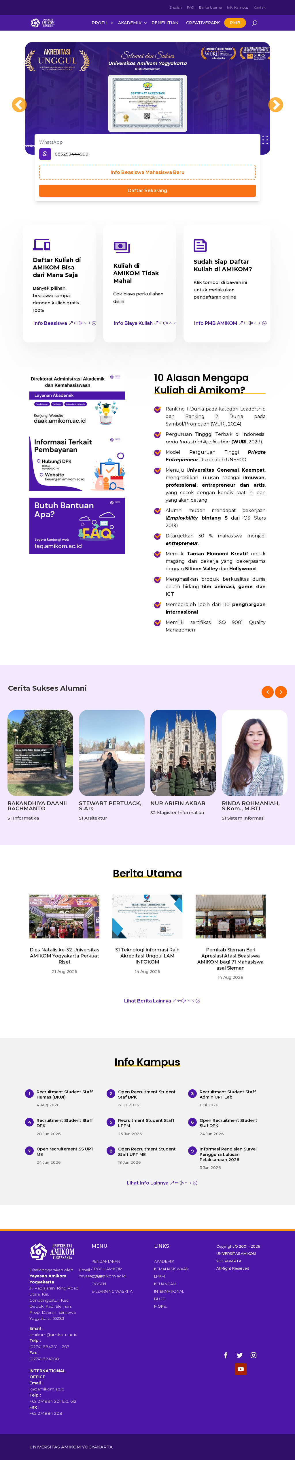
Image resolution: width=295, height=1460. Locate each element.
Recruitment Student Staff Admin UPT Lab (228, 1094)
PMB (235, 22)
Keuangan (165, 1283)
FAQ (190, 7)
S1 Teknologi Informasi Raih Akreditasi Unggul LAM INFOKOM (147, 956)
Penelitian (165, 22)
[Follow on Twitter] (239, 1355)
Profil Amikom (107, 1268)
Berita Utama (210, 7)
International (169, 1291)
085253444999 (71, 154)
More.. (161, 1306)
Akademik (129, 22)
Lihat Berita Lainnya (147, 1001)
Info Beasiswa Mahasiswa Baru (147, 172)
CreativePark (203, 22)
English (175, 7)
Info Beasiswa (50, 323)
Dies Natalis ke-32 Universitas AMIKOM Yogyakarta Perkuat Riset (64, 956)
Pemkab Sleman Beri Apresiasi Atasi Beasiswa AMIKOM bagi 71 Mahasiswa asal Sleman (230, 958)
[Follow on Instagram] (253, 1355)
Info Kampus (237, 7)
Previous (13, 99)
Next (270, 99)
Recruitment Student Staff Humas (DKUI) (65, 1094)
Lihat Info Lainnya (148, 1183)
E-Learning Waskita (112, 1291)
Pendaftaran (106, 1261)
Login (98, 1276)
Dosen (99, 1283)
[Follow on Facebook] (226, 1355)
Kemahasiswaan (171, 1268)
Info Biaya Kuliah (133, 323)
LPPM (159, 1276)
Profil (100, 22)
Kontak (260, 7)
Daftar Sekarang (147, 190)
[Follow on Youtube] (241, 1369)
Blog (159, 1298)
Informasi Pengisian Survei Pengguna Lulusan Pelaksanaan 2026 (228, 1154)
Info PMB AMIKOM (215, 323)
